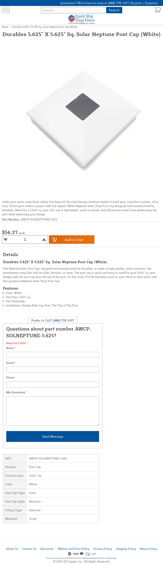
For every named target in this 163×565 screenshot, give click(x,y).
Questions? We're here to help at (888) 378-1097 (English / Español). (109, 3)
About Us (12, 548)
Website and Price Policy (73, 548)
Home (5, 26)
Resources (47, 548)
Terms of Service (105, 558)
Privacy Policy (102, 548)
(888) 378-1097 (63, 320)
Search (114, 10)
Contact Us (29, 548)
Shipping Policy (126, 548)
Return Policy (148, 548)
